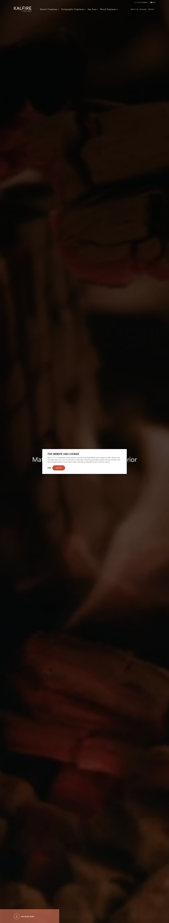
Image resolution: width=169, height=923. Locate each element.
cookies (54, 457)
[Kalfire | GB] (22, 9)
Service (151, 9)
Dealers (143, 9)
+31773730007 (142, 2)
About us (134, 9)
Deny (49, 468)
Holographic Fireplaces (72, 9)
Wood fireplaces (108, 9)
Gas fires (92, 9)
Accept (59, 468)
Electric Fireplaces (48, 9)
